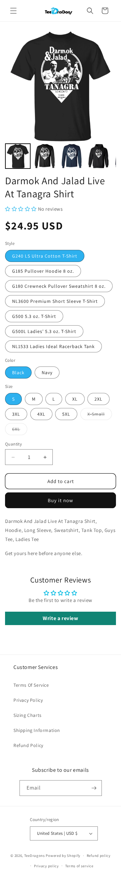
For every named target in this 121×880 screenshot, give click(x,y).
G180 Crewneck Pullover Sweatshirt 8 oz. (59, 286)
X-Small (99, 415)
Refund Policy (28, 745)
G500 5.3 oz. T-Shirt (34, 316)
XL (75, 399)
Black (18, 372)
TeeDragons (34, 855)
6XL (19, 430)
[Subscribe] (94, 788)
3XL (16, 414)
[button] (13, 10)
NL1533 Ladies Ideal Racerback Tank (53, 346)
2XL (98, 399)
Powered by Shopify (63, 855)
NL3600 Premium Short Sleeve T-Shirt (55, 301)
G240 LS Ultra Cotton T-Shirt (44, 256)
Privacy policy (46, 866)
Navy (47, 372)
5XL (66, 414)
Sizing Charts (27, 715)
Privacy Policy (28, 700)
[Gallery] (60, 101)
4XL (41, 414)
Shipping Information (36, 730)
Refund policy (99, 855)
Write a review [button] (60, 618)
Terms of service (79, 866)
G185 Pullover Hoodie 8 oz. (43, 271)
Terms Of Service (31, 685)
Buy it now (60, 500)
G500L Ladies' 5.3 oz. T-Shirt (44, 331)
